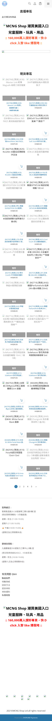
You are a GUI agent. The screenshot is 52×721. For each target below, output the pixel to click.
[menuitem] (16, 486)
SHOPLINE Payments (30, 718)
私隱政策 (6, 595)
